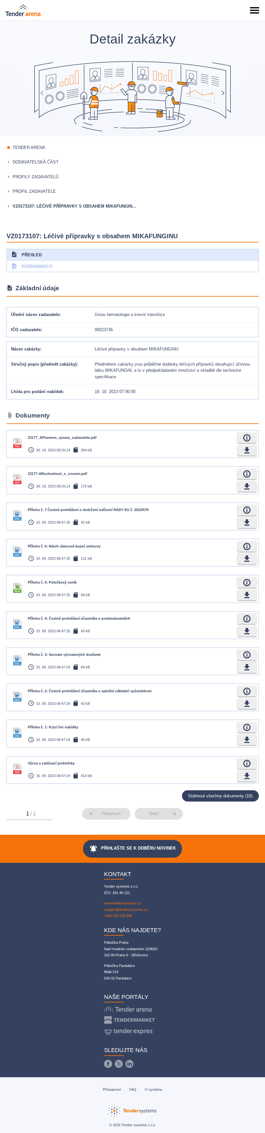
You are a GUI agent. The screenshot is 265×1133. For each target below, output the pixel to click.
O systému (153, 1089)
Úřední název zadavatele (35, 314)
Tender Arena (29, 147)
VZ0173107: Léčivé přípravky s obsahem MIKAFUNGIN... (74, 206)
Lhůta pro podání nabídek (37, 391)
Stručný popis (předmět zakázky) (44, 364)
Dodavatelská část (35, 162)
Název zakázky (25, 349)
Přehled (26, 254)
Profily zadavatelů (35, 176)
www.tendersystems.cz (122, 903)
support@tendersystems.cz (126, 909)
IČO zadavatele (26, 329)
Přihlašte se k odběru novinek (132, 848)
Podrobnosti (32, 266)
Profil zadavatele (34, 191)
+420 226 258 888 (118, 916)
